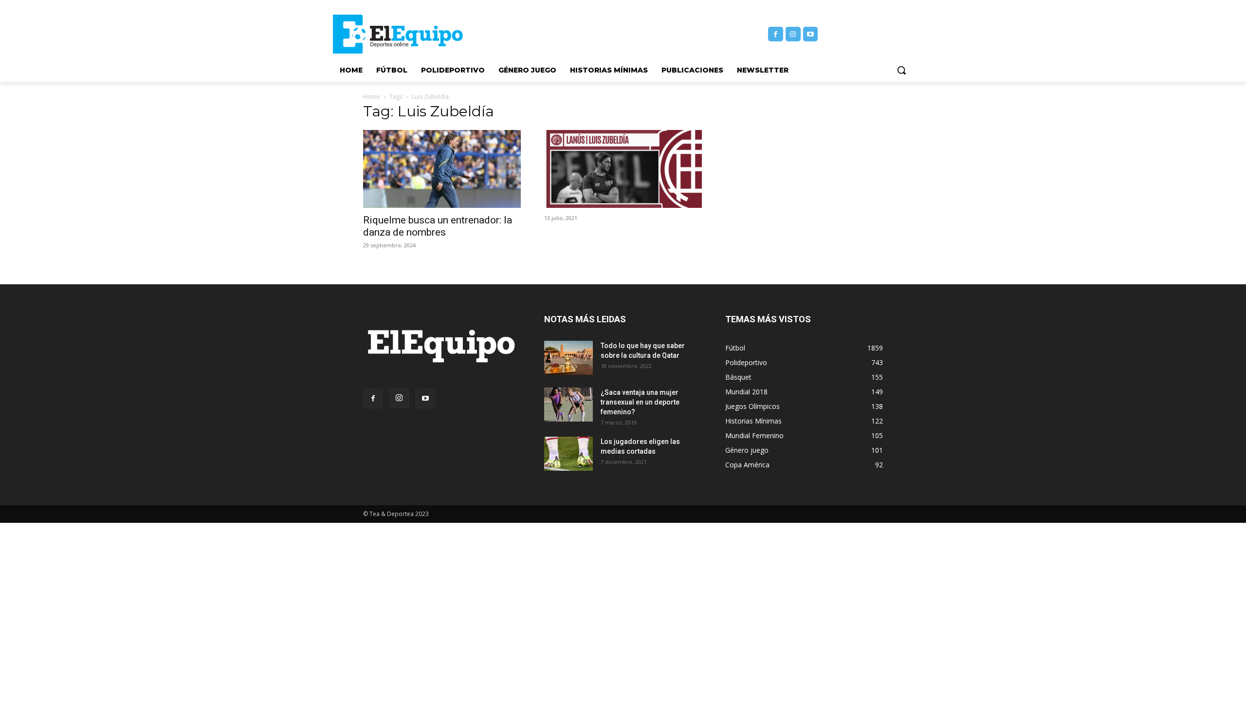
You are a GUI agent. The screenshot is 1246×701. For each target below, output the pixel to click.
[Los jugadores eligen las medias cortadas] (568, 454)
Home (371, 96)
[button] (901, 70)
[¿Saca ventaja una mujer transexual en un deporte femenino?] (568, 404)
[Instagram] (793, 34)
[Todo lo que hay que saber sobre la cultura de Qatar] (568, 358)
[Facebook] (775, 34)
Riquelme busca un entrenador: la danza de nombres (437, 226)
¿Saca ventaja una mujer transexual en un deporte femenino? (640, 402)
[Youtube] (810, 34)
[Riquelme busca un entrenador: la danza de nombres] (442, 169)
